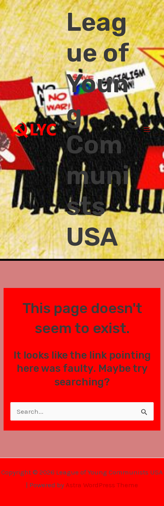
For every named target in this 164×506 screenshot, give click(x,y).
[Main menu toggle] (147, 129)
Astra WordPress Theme (102, 485)
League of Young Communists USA (97, 129)
